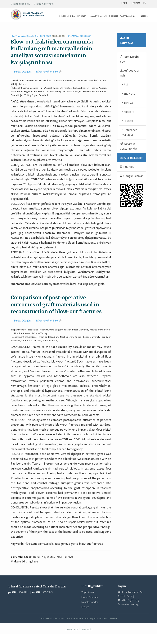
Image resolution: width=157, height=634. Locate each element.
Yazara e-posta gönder (129, 146)
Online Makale (84, 629)
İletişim (85, 606)
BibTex (128, 102)
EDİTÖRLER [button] (82, 16)
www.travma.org (130, 604)
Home (124, 3)
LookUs (69, 629)
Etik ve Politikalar (90, 597)
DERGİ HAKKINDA (67, 16)
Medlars (128, 112)
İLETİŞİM (135, 3)
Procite (128, 120)
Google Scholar (133, 176)
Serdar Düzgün (22, 71)
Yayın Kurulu (88, 592)
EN (144, 3)
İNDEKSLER (114, 16)
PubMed (128, 166)
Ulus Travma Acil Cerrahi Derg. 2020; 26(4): (31, 36)
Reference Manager (129, 132)
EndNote (129, 93)
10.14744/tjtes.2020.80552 (78, 36)
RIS (125, 84)
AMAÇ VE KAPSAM (99, 16)
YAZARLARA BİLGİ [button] (128, 16)
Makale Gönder (89, 601)
